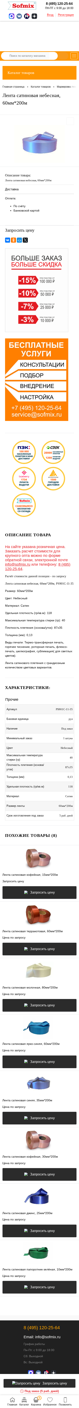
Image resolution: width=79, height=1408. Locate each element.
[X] (25, 240)
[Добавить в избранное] (70, 121)
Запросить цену (42, 892)
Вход (50, 14)
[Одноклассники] (13, 240)
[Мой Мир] (19, 240)
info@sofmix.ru (17, 564)
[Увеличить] (39, 144)
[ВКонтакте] (7, 240)
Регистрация (66, 14)
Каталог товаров (21, 73)
